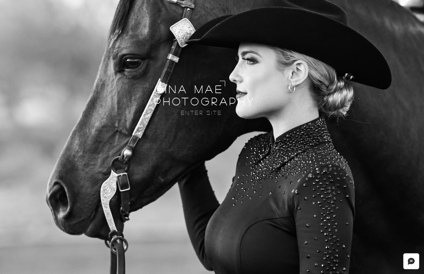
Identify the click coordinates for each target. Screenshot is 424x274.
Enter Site (201, 112)
